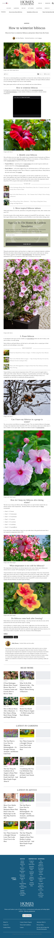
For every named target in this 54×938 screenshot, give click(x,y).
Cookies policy (6, 927)
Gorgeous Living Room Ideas (31, 862)
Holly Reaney (20, 38)
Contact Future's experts (26, 922)
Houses (9, 8)
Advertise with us (41, 922)
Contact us (5, 924)
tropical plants (27, 163)
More (46, 8)
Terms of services (18, 238)
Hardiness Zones (8, 637)
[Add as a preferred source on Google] (27, 915)
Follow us (40, 74)
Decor (23, 8)
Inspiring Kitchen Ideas (31, 873)
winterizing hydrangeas (11, 91)
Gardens (16, 8)
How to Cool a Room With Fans (15, 11)
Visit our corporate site (29, 911)
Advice (40, 38)
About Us (5, 922)
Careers (22, 927)
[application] (27, 107)
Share (7, 74)
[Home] (4, 8)
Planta (42, 506)
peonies (20, 172)
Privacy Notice (36, 238)
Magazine (47, 3)
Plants (15, 637)
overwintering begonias (37, 90)
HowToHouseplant (27, 254)
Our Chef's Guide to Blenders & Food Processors (41, 886)
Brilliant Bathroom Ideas (31, 879)
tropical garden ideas (24, 165)
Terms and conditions (25, 924)
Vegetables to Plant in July (32, 11)
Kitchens (31, 8)
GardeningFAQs (40, 427)
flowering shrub (21, 159)
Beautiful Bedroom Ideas (31, 868)
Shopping (39, 8)
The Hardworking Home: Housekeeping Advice (22, 885)
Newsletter (48, 74)
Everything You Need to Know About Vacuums (40, 871)
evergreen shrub (11, 160)
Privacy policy (40, 924)
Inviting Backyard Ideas (31, 884)
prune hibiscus (30, 338)
